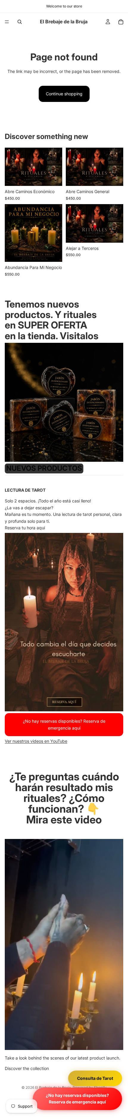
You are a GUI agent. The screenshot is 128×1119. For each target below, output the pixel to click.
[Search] (19, 21)
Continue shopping (64, 93)
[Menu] (7, 22)
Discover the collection (27, 1068)
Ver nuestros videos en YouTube (36, 741)
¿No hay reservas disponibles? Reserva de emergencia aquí (77, 1098)
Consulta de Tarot (95, 1078)
